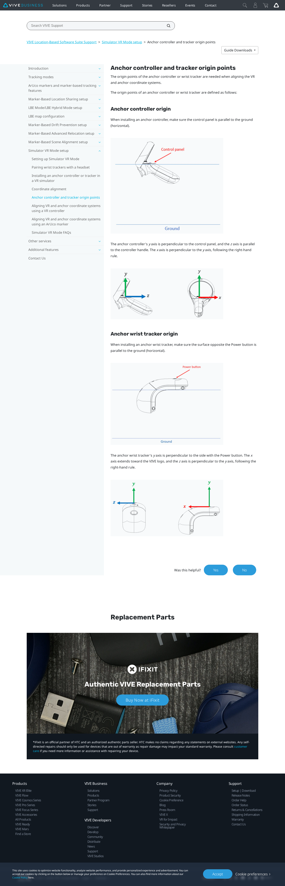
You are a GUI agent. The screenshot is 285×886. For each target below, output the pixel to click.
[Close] (245, 5)
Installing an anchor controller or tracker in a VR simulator (66, 178)
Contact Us (37, 258)
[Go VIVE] (276, 5)
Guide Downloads (238, 50)
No (244, 570)
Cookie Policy (20, 877)
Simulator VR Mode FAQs (51, 232)
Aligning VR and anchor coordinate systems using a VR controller (66, 208)
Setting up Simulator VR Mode (55, 159)
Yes (215, 570)
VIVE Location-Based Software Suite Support (62, 42)
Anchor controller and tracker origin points (66, 197)
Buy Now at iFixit (143, 700)
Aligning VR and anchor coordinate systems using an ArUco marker (66, 221)
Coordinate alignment (49, 189)
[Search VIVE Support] (166, 26)
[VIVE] (23, 5)
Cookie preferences (251, 874)
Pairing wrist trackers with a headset (61, 167)
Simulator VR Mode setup (122, 42)
